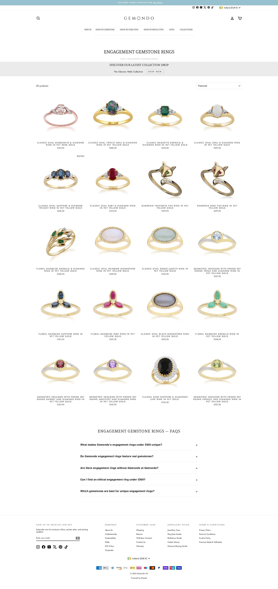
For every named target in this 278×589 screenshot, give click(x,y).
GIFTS (172, 29)
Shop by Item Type (129, 29)
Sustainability (110, 538)
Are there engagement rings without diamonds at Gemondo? (119, 468)
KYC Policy (109, 546)
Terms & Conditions (207, 534)
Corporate (109, 550)
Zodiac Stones (173, 542)
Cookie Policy (205, 538)
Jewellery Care (174, 530)
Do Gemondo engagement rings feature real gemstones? (116, 456)
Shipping (140, 530)
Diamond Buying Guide (177, 546)
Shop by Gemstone (105, 29)
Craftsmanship (111, 534)
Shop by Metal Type (154, 29)
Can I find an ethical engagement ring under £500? (112, 479)
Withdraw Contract (144, 538)
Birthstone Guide (175, 538)
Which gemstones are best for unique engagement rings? (117, 491)
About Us (109, 530)
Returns (139, 534)
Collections (186, 29)
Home (123, 59)
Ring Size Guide (174, 534)
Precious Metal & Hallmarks (210, 542)
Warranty (140, 546)
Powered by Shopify (139, 578)
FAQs (107, 542)
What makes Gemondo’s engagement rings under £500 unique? (121, 444)
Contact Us (140, 542)
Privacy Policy (205, 530)
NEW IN (87, 29)
